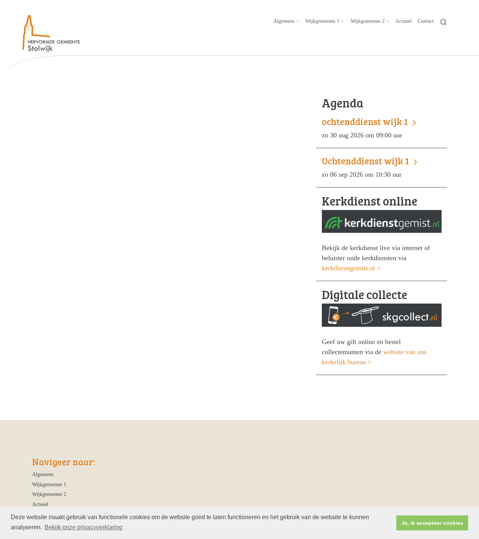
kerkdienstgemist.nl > (351, 268)
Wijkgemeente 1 (322, 21)
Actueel (404, 21)
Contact (426, 21)
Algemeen (284, 21)
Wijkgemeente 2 (368, 21)
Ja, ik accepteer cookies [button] (432, 523)
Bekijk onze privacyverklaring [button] (83, 527)
